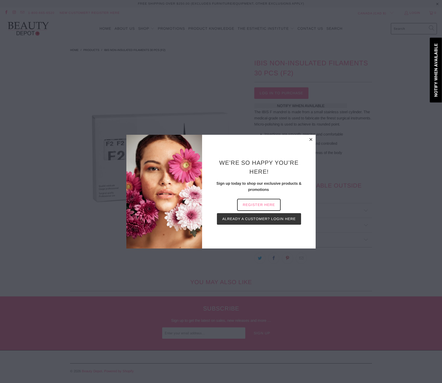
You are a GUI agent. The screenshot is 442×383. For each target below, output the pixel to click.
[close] (311, 139)
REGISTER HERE (259, 205)
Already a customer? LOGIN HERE (259, 219)
